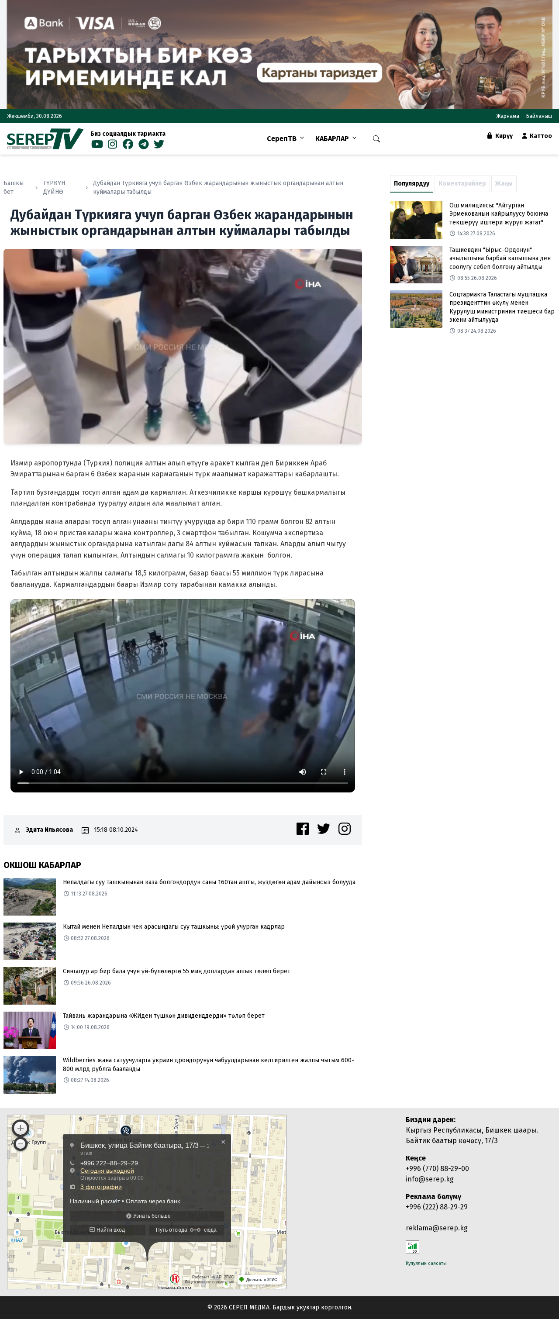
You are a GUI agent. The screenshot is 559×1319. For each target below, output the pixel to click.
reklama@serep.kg (437, 1228)
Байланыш (539, 116)
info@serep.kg (430, 1179)
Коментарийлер (462, 183)
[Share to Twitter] (324, 829)
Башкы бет (13, 187)
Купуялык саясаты (426, 1263)
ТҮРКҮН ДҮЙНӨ (54, 187)
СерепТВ (282, 138)
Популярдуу (411, 183)
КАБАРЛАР (332, 138)
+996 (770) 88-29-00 (437, 1168)
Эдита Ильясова (49, 829)
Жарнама (507, 116)
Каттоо (540, 136)
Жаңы (504, 183)
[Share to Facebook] (303, 829)
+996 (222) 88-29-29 (437, 1207)
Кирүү (503, 136)
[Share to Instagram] (345, 829)
